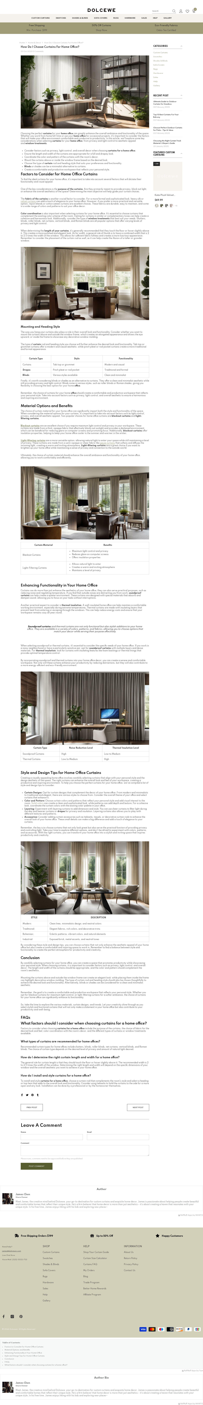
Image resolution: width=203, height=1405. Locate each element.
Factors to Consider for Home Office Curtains (24, 1347)
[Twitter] (27, 1095)
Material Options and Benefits (17, 1350)
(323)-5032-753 (19, 1260)
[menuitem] (167, 53)
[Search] (164, 11)
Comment (25, 1143)
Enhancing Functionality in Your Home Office (23, 1353)
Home (22, 43)
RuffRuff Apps (186, 1215)
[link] (36, 28)
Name (23, 1132)
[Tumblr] (37, 1095)
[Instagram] (12, 1316)
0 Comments (38, 51)
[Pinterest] (32, 1095)
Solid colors (37, 803)
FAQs (7, 1362)
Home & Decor (34, 43)
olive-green (162, 206)
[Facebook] (22, 1095)
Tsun (201, 1371)
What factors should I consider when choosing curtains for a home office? (36, 1365)
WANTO (199, 1215)
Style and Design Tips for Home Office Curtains (25, 1356)
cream (157, 206)
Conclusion (9, 1359)
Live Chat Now (8, 1255)
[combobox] (161, 11)
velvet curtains (28, 201)
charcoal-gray (166, 206)
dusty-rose (171, 206)
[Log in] (181, 11)
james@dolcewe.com (11, 1251)
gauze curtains (107, 443)
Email (89, 1132)
